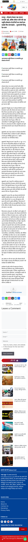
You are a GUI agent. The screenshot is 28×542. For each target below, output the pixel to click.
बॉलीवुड (22, 13)
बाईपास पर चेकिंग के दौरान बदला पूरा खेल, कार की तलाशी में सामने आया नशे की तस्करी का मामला (20, 446)
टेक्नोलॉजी (15, 13)
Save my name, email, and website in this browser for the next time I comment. (14, 347)
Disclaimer (4, 508)
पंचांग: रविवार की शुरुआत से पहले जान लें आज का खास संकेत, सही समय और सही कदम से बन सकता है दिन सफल (20, 400)
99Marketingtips (21, 538)
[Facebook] (2, 522)
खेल (10, 13)
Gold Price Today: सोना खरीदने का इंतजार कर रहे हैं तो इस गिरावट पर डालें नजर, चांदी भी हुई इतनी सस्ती (20, 377)
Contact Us (4, 506)
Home (3, 502)
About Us (4, 504)
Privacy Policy (5, 510)
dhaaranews (17, 292)
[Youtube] (8, 522)
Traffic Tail (5, 538)
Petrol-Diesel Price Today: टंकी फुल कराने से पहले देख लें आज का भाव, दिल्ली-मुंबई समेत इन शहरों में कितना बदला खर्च (20, 388)
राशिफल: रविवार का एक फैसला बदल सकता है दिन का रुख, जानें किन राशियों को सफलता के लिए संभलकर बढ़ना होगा (20, 411)
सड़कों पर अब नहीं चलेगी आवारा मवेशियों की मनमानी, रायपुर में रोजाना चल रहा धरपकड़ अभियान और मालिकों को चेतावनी (20, 434)
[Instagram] (11, 522)
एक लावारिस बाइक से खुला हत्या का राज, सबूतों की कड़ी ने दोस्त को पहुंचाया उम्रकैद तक (20, 457)
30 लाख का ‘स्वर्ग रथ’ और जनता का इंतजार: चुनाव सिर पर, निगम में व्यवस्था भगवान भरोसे (20, 365)
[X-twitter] (5, 522)
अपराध (6, 13)
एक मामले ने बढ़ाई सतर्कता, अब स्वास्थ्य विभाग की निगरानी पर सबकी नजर (19, 423)
